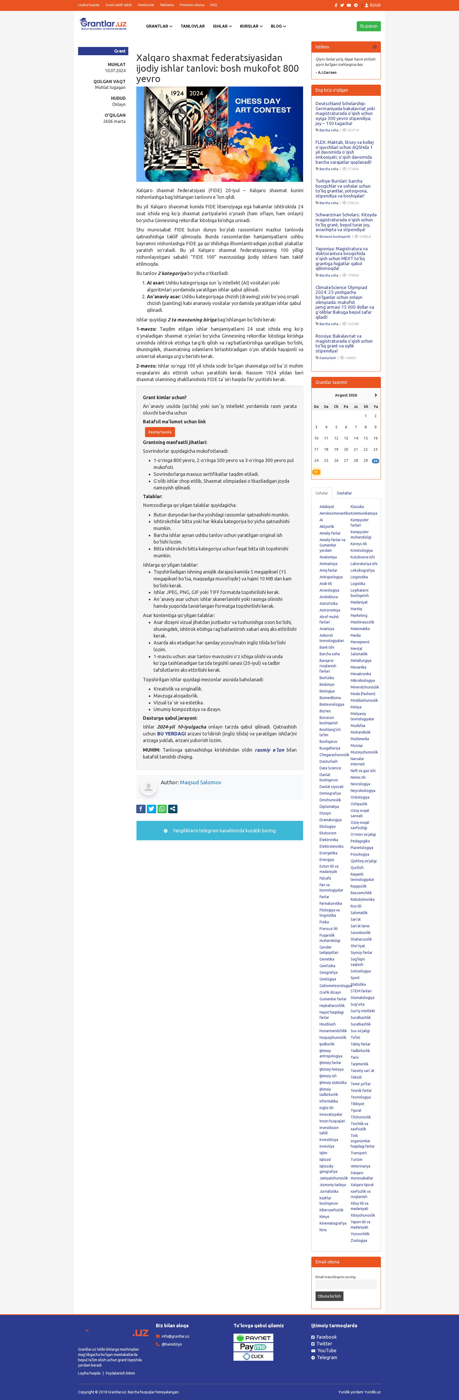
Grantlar (157, 26)
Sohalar (322, 493)
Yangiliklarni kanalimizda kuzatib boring (224, 830)
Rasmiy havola (160, 432)
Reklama (167, 5)
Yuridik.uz (372, 1392)
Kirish (375, 5)
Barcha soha (329, 130)
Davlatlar (344, 493)
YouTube (327, 1350)
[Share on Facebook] (141, 809)
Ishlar (221, 26)
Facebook (326, 1336)
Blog (277, 26)
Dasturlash (328, 358)
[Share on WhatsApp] (162, 809)
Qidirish (370, 26)
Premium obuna (192, 5)
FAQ (213, 5)
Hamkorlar (146, 5)
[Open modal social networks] (172, 809)
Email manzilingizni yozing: (336, 1277)
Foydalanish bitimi (120, 1373)
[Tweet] (151, 809)
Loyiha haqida (88, 5)
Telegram (327, 1357)
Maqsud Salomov (200, 782)
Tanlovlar (193, 26)
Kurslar (250, 26)
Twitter (324, 1343)
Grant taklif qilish (118, 5)
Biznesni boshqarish (335, 236)
